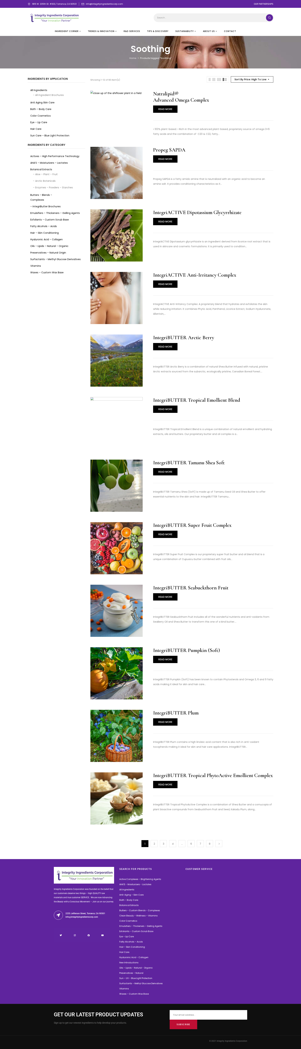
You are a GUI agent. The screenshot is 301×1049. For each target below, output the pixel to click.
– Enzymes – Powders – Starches (53, 187)
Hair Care (124, 952)
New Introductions (128, 962)
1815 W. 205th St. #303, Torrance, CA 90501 (54, 3)
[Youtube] (103, 935)
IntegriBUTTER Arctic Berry (183, 337)
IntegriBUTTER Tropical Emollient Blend (196, 400)
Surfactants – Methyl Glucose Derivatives (141, 983)
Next (218, 843)
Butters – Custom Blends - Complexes (139, 910)
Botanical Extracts (129, 905)
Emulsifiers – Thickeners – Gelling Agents (140, 926)
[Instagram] (75, 935)
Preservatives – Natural (131, 973)
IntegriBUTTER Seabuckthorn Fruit (190, 588)
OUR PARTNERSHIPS (263, 3)
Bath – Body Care (128, 900)
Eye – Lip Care (126, 936)
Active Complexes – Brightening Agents (140, 879)
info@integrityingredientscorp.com (104, 3)
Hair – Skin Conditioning (132, 946)
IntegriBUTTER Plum (176, 713)
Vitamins (124, 988)
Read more (165, 109)
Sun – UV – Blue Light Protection (135, 978)
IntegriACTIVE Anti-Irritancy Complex (194, 275)
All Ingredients (126, 889)
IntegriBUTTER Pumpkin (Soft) (186, 650)
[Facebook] (89, 935)
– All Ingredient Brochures (48, 95)
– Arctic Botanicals (44, 181)
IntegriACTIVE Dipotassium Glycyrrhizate (197, 212)
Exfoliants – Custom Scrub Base (136, 931)
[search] (269, 17)
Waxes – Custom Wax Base (134, 993)
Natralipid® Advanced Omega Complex (181, 97)
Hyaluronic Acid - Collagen (133, 957)
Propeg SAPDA (169, 150)
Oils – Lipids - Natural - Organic (136, 967)
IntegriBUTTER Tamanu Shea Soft (189, 462)
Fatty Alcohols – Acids (131, 941)
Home (132, 58)
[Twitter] (61, 935)
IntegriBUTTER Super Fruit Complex (192, 525)
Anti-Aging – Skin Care (131, 894)
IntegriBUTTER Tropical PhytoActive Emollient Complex (213, 775)
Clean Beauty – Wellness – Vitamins (138, 915)
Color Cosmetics (128, 920)
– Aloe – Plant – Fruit (45, 174)
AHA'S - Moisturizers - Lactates (135, 884)
